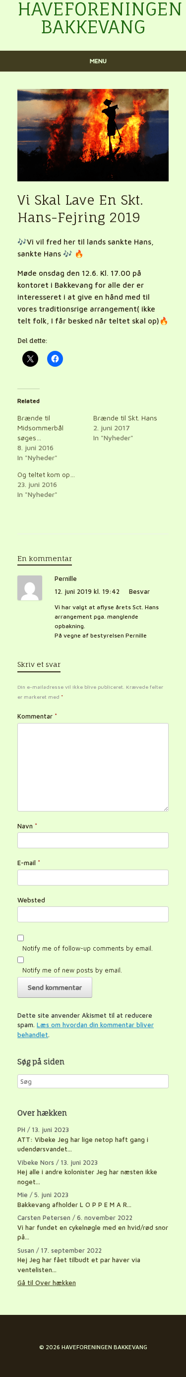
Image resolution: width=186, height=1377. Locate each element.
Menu (98, 61)
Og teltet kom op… (46, 474)
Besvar (139, 591)
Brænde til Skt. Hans (125, 417)
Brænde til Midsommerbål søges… (40, 427)
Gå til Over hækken (46, 1283)
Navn (27, 826)
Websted (31, 900)
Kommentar (37, 716)
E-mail (28, 863)
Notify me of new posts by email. (72, 970)
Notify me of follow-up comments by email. (87, 948)
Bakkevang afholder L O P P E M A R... (74, 1205)
